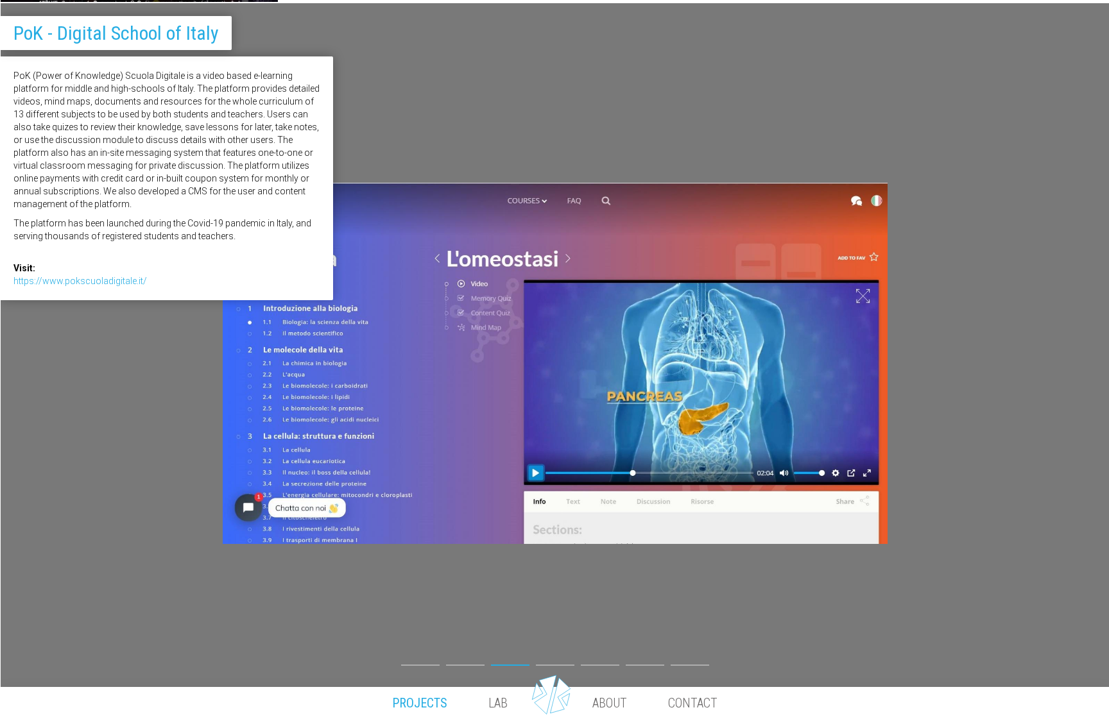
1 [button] (420, 662)
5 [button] (600, 662)
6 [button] (645, 662)
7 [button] (690, 662)
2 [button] (465, 662)
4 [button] (555, 662)
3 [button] (510, 662)
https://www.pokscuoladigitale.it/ (80, 281)
